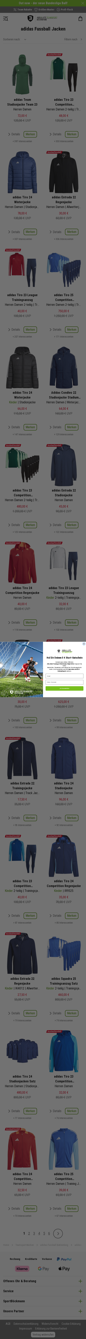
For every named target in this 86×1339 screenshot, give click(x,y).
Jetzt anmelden (64, 688)
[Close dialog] (84, 643)
